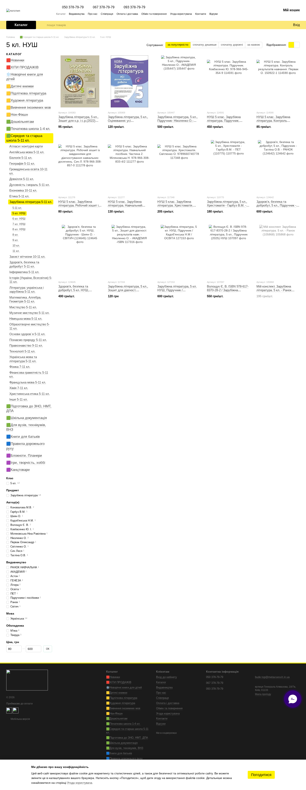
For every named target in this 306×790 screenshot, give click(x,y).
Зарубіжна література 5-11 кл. (30, 202)
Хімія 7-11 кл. (18, 388)
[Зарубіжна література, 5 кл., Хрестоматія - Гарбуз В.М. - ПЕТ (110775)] (228, 166)
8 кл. (15, 234)
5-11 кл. (17, 207)
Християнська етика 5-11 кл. (29, 394)
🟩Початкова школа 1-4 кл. (28, 129)
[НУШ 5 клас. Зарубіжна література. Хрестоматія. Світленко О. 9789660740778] (179, 166)
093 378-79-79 (134, 7)
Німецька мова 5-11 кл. (25, 318)
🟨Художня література (24, 100)
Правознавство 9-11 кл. (26, 345)
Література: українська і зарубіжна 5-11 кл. (26, 290)
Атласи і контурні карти (26, 146)
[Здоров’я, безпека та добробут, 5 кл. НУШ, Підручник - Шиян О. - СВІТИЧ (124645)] (80, 251)
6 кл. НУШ (18, 218)
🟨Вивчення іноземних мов (28, 107)
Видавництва (77, 13)
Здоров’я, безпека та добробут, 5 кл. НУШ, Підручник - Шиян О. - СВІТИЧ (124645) (74, 292)
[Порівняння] (273, 25)
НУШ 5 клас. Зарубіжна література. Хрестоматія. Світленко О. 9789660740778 (177, 205)
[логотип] (27, 679)
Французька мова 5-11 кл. (27, 382)
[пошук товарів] (43, 25)
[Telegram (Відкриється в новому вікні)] (223, 13)
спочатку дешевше (204, 44)
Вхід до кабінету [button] (166, 677)
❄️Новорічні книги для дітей (124, 687)
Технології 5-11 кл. (22, 351)
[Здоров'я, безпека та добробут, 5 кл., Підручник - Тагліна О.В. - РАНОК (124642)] (278, 166)
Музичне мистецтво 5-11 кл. (29, 313)
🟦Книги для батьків (23, 437)
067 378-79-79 (103, 7)
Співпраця (107, 13)
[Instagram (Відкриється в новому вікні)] (228, 13)
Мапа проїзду (263, 694)
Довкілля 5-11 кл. (21, 179)
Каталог (61, 13)
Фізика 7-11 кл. (19, 366)
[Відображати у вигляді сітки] (291, 45)
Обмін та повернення (154, 13)
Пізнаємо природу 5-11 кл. (28, 340)
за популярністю (178, 44)
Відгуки (213, 13)
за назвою (253, 44)
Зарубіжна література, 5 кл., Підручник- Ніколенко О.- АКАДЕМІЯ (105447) (177, 120)
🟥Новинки (15, 60)
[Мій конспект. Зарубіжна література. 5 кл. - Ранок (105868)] (278, 251)
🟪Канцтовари (18, 470)
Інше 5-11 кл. (18, 399)
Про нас (92, 13)
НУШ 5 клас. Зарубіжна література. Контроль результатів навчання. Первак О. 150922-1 (277, 122)
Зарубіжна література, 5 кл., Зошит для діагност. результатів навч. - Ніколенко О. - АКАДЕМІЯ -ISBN (129, 292)
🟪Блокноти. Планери (24, 455)
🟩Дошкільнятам (20, 122)
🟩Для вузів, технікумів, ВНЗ (124, 748)
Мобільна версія (20, 719)
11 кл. (16, 251)
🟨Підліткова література (26, 93)
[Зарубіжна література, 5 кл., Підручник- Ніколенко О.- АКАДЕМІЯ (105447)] (179, 81)
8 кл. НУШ (18, 229)
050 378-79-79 (73, 7)
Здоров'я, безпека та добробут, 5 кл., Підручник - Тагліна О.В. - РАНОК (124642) (276, 207)
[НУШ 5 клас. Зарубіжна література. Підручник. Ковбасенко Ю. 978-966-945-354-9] (228, 81)
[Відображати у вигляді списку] (297, 45)
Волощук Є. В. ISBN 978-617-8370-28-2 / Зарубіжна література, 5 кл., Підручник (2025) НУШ (228, 292)
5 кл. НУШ (18, 213)
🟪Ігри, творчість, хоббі (25, 463)
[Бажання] (281, 25)
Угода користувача (181, 13)
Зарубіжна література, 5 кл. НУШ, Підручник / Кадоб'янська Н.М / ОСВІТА (177, 290)
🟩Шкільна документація (26, 418)
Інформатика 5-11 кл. (24, 272)
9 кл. (15, 240)
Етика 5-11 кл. (19, 196)
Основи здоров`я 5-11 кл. (27, 334)
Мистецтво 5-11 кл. (23, 307)
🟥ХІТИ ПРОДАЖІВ (22, 67)
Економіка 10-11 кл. (23, 190)
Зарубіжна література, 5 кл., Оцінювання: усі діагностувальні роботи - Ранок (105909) (128, 122)
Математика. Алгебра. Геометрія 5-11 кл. (25, 299)
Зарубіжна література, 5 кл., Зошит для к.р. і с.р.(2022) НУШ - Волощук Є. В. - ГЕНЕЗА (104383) (78, 122)
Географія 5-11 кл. (22, 163)
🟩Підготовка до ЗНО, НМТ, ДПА (127, 737)
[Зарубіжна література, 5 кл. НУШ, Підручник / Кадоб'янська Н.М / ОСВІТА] (179, 251)
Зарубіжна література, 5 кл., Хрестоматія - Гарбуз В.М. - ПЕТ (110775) (227, 205)
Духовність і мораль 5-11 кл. (29, 185)
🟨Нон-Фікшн (17, 115)
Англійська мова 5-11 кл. (26, 152)
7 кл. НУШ (18, 223)
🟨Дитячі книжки (20, 86)
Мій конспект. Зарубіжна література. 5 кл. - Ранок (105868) (273, 290)
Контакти (200, 13)
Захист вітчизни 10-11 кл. (27, 256)
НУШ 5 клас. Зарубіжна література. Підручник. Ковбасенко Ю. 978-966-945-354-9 (227, 122)
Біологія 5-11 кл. (20, 157)
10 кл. (16, 245)
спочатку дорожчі (232, 44)
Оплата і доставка (127, 13)
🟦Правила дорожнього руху (124, 758)
